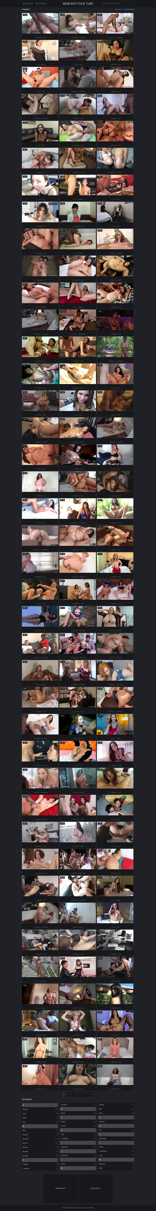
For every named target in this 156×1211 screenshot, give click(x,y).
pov (119, 118)
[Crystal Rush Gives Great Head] (77, 466)
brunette (76, 145)
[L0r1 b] (40, 1059)
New (116, 9)
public (82, 846)
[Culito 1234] (77, 978)
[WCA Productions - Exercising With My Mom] (40, 1005)
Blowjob (25, 1151)
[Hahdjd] (115, 412)
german (111, 361)
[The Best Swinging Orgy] (77, 654)
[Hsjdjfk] (40, 169)
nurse (76, 118)
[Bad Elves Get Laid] (115, 816)
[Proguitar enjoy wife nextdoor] (77, 331)
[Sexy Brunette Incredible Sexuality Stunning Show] (77, 762)
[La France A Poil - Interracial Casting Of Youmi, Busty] (40, 654)
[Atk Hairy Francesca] (40, 493)
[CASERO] (40, 951)
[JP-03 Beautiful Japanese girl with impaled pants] (77, 34)
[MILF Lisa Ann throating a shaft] (40, 600)
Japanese (64, 1155)
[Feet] (77, 1005)
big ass (76, 280)
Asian (25, 1118)
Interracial (64, 1147)
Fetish (63, 1121)
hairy (81, 118)
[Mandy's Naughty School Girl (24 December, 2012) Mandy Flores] (40, 1032)
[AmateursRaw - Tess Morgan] (115, 277)
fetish (75, 1008)
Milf (100, 1109)
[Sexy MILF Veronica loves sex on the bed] (77, 196)
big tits (112, 37)
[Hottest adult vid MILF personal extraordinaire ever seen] (77, 304)
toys (43, 91)
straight (119, 172)
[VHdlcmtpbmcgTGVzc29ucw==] (77, 250)
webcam (80, 199)
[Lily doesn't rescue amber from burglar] (77, 681)
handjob (112, 172)
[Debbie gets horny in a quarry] (77, 627)
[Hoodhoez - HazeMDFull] (115, 493)
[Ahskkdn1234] (40, 358)
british (75, 630)
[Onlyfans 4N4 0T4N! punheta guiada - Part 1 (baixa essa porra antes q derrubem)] (115, 331)
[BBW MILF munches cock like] (115, 654)
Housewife (64, 1138)
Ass (24, 1122)
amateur (75, 37)
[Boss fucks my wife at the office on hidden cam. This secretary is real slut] (115, 951)
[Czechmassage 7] (77, 61)
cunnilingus (82, 523)
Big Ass (25, 1134)
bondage (82, 684)
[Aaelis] (115, 385)
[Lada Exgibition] (40, 978)
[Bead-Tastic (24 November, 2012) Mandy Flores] (77, 385)
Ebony (63, 1113)
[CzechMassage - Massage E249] (40, 331)
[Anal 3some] (77, 816)
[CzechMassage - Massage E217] (115, 439)
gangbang (76, 172)
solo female (119, 361)
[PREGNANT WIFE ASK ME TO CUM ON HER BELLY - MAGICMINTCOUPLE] (115, 169)
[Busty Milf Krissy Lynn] (40, 223)
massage (45, 334)
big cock (39, 37)
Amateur (25, 1109)
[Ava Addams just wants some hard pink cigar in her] (40, 142)
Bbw (24, 1130)
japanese (82, 37)
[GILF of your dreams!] (115, 789)
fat (76, 738)
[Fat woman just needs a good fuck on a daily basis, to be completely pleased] (77, 547)
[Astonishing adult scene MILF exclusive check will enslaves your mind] (77, 493)
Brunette (25, 1156)
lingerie (45, 738)
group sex (82, 657)
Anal (24, 1113)
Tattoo (101, 1147)
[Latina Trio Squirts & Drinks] (77, 924)
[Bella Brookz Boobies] (40, 1086)
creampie (37, 118)
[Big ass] (77, 277)
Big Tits (25, 1143)
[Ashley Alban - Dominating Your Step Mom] (115, 466)
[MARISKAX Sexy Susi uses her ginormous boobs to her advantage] (115, 978)
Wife (100, 1168)
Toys (100, 1155)
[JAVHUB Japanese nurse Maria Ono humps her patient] (77, 115)
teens (118, 819)
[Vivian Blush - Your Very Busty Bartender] (40, 574)
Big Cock (26, 1139)
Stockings (102, 1138)
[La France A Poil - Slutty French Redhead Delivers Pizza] (115, 547)
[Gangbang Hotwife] (77, 169)
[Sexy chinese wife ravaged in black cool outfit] (115, 61)
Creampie (26, 1168)
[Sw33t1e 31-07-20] (115, 735)
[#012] (77, 843)
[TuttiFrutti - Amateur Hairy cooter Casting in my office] (77, 142)
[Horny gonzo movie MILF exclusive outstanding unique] (40, 762)
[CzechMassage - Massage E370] (40, 924)
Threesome (103, 1151)
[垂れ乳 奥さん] (77, 897)
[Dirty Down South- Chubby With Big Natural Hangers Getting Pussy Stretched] (115, 304)
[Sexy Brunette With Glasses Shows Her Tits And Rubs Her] (115, 924)
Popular (127, 9)
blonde (75, 576)
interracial (119, 37)
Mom (101, 1113)
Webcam (102, 1164)
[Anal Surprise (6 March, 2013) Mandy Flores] (77, 1086)
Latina (63, 1164)
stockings (45, 118)
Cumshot (64, 1105)
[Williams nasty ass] (40, 34)
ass (76, 64)
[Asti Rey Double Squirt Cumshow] (115, 1032)
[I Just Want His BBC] (40, 547)
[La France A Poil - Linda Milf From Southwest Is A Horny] (77, 223)
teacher (43, 64)
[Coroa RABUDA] (77, 1059)
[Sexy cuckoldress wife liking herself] (77, 439)
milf (44, 37)
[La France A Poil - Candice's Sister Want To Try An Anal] (115, 196)
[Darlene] (40, 385)
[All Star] (115, 574)
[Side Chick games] (40, 789)
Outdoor (102, 1121)
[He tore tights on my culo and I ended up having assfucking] (40, 196)
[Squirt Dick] (40, 708)
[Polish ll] (77, 358)
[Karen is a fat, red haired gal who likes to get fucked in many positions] (77, 735)
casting (36, 657)
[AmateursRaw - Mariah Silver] (40, 816)
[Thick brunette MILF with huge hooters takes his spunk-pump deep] (77, 520)
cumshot (112, 253)
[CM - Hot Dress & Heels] (40, 681)
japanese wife (82, 334)
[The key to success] (77, 1032)
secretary (114, 954)
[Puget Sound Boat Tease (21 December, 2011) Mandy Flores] (40, 627)
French (63, 1126)
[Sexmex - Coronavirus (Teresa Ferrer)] (115, 600)
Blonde (25, 1147)
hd (38, 64)
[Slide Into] (115, 34)
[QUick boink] (115, 762)
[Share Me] (115, 115)
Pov (100, 1130)
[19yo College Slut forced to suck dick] (40, 466)
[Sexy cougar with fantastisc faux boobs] (77, 574)
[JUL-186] (77, 88)
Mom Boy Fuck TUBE (78, 3)
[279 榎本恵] (115, 88)
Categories (42, 3)
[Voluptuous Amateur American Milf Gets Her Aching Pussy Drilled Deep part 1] (40, 250)
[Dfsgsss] (40, 115)
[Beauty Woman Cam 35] (40, 88)
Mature (101, 1105)
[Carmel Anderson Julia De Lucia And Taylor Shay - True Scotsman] (77, 708)
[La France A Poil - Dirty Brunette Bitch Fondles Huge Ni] (77, 789)
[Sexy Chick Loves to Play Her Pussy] (115, 681)
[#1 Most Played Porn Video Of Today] (115, 708)
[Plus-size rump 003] (115, 627)
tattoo (45, 442)
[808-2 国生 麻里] (40, 277)
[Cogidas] (115, 142)
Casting (25, 1164)
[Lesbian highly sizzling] (40, 439)
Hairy (62, 1134)
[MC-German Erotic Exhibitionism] (115, 358)
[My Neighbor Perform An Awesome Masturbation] (77, 412)
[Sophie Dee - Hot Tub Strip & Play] (115, 520)
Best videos (29, 3)
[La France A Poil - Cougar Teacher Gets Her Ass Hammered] (40, 61)
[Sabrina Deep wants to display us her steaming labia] (115, 897)
